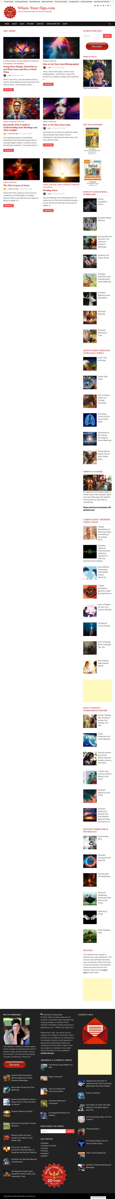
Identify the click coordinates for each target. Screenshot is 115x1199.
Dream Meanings (34, 1)
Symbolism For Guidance (101, 1)
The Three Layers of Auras (16, 185)
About (14, 24)
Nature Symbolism (47, 1)
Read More (8, 89)
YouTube (44, 1148)
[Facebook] (95, 5)
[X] (100, 5)
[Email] (111, 5)
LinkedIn (44, 1156)
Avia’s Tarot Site (53, 24)
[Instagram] (106, 5)
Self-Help (21, 121)
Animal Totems (8, 1)
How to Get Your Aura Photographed (61, 64)
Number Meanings (86, 1)
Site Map (30, 24)
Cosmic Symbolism (10, 121)
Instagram (45, 1153)
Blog (22, 24)
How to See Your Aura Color (57, 124)
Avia (10, 75)
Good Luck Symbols (61, 1)
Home (7, 24)
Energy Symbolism (49, 61)
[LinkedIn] (108, 5)
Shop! (65, 24)
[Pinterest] (103, 5)
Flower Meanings (9, 61)
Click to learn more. (91, 88)
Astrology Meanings (21, 1)
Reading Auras (50, 190)
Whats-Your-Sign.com (36, 8)
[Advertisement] (97, 107)
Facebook (45, 1143)
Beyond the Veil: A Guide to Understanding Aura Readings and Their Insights (20, 127)
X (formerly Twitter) (48, 1146)
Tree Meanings (19, 63)
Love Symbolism (74, 1)
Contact (40, 24)
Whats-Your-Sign (13, 133)
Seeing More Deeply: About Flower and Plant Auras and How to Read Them (20, 69)
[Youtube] (98, 5)
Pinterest (44, 1151)
